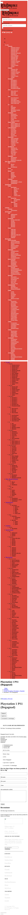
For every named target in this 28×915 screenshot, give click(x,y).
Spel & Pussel (8, 211)
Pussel (9, 228)
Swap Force (14, 118)
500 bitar (13, 226)
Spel (12, 106)
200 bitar (13, 224)
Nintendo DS (14, 59)
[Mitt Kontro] (2, 35)
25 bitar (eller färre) (15, 219)
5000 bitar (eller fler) (16, 234)
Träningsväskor (14, 306)
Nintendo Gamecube (16, 53)
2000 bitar (13, 232)
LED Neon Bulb (15, 278)
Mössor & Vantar (15, 298)
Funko (9, 186)
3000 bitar (13, 233)
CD (12, 169)
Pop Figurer (14, 187)
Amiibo (12, 66)
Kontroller (13, 107)
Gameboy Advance (15, 61)
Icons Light (13, 280)
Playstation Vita (14, 87)
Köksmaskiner (14, 247)
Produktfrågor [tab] (7, 746)
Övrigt (12, 177)
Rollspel (13, 175)
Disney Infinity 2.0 (15, 125)
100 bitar (13, 222)
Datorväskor (14, 316)
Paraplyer (13, 344)
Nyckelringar (17, 199)
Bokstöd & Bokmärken (16, 270)
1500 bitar (13, 230)
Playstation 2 (14, 84)
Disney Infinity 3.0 (15, 126)
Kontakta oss (8, 857)
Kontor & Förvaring (12, 266)
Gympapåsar (14, 308)
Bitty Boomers (14, 287)
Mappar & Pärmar (15, 272)
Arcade (15, 206)
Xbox (9, 89)
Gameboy (13, 63)
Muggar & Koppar (15, 243)
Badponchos (14, 262)
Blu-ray (12, 164)
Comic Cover (17, 195)
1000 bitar (13, 229)
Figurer (15, 200)
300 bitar (13, 225)
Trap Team (13, 116)
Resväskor (13, 304)
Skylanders (10, 112)
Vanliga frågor (9, 860)
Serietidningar (14, 180)
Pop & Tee (16, 188)
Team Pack (13, 131)
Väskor (9, 299)
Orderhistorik (8, 872)
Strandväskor (14, 314)
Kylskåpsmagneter (15, 257)
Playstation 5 (14, 80)
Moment (16, 191)
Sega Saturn (14, 99)
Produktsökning (5, 17)
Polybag (13, 134)
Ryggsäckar (13, 301)
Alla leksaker (14, 210)
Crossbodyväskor (15, 309)
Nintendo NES (14, 57)
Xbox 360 (13, 93)
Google (7, 901)
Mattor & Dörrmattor (16, 255)
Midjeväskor (14, 318)
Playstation (10, 78)
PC (8, 104)
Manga (12, 173)
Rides (15, 192)
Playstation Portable (15, 88)
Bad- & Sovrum (11, 259)
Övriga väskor (14, 320)
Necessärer (13, 305)
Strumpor (13, 295)
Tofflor (12, 297)
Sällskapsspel (14, 214)
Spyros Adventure (15, 120)
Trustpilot (7, 897)
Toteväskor (13, 312)
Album (15, 194)
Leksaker (7, 207)
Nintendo (10, 46)
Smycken (13, 347)
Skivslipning (14, 157)
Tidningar (10, 179)
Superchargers (14, 115)
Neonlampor (14, 279)
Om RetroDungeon (10, 882)
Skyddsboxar (11, 146)
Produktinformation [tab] (8, 745)
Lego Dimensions (12, 127)
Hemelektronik (11, 285)
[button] (2, 2)
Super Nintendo (14, 55)
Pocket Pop (13, 198)
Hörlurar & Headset (15, 289)
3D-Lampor (14, 276)
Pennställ (13, 267)
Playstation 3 (14, 82)
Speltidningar (14, 183)
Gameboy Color (15, 62)
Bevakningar (8, 875)
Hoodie (12, 293)
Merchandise (8, 238)
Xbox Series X (14, 91)
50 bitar (12, 221)
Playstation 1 (14, 85)
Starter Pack (14, 135)
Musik (9, 168)
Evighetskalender (15, 268)
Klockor (13, 252)
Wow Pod (13, 282)
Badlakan (13, 260)
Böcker (9, 171)
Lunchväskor (14, 317)
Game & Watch (14, 65)
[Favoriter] (2, 37)
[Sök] (2, 22)
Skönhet (13, 350)
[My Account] (3, 2)
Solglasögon (14, 343)
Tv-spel (7, 45)
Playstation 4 (14, 81)
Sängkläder (13, 264)
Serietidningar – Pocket (16, 181)
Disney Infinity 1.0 (15, 123)
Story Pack (13, 133)
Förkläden (13, 248)
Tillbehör (13, 108)
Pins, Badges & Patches (16, 348)
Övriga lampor (14, 283)
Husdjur (13, 351)
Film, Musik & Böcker (10, 161)
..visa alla (13, 145)
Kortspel (13, 217)
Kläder (9, 290)
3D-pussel (13, 236)
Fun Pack (13, 129)
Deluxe (15, 190)
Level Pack (13, 130)
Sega (9, 96)
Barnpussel (10, 218)
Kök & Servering (12, 240)
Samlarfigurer (8, 184)
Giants (12, 119)
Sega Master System (15, 101)
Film (9, 163)
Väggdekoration (15, 251)
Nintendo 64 (14, 54)
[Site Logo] (9, 8)
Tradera (7, 894)
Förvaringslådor (14, 271)
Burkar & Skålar (15, 245)
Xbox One (13, 92)
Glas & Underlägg (15, 241)
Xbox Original (14, 95)
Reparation (10, 156)
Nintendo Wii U (14, 50)
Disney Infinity (11, 122)
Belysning (10, 275)
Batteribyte (13, 158)
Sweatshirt (13, 294)
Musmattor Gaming (15, 110)
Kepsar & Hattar (15, 342)
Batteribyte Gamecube (16, 160)
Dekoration (10, 249)
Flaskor (12, 244)
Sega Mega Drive (15, 100)
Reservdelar (11, 137)
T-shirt (12, 291)
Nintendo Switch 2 (15, 47)
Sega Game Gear (15, 103)
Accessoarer (11, 337)
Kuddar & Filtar (14, 253)
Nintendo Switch (15, 49)
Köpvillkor (8, 863)
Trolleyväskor (14, 302)
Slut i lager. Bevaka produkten (14, 725)
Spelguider (13, 176)
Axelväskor (13, 310)
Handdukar (13, 263)
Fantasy (13, 172)
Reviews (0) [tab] (6, 747)
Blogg (6, 885)
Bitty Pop (13, 202)
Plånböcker (13, 340)
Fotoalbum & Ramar (16, 274)
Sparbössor (13, 256)
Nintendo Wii (14, 51)
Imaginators (13, 114)
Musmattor (13, 111)
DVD (12, 165)
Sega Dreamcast (15, 97)
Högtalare (13, 286)
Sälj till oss (8, 888)
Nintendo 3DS (14, 58)
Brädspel (13, 215)
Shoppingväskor (15, 313)
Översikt (7, 869)
